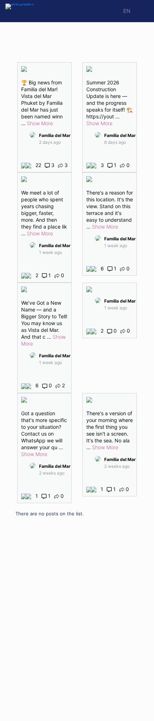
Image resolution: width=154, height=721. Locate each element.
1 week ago (50, 252)
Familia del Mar (55, 135)
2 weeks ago (51, 473)
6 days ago (115, 142)
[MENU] (140, 11)
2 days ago (50, 142)
